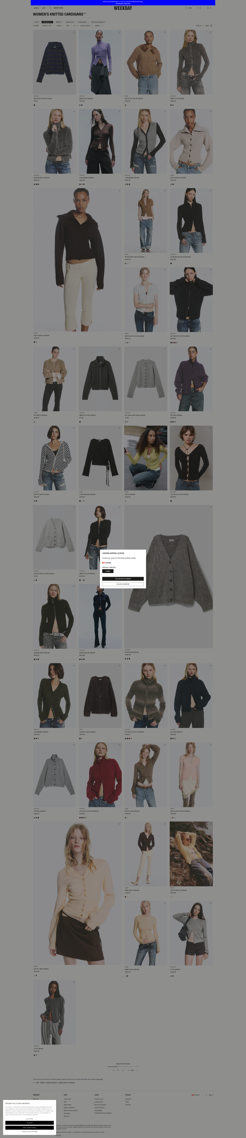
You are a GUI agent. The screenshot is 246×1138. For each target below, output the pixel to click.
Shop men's (127, 3)
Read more (29, 1119)
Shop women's (119, 3)
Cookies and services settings (29, 1131)
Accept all (29, 1123)
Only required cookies (29, 1127)
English (108, 571)
